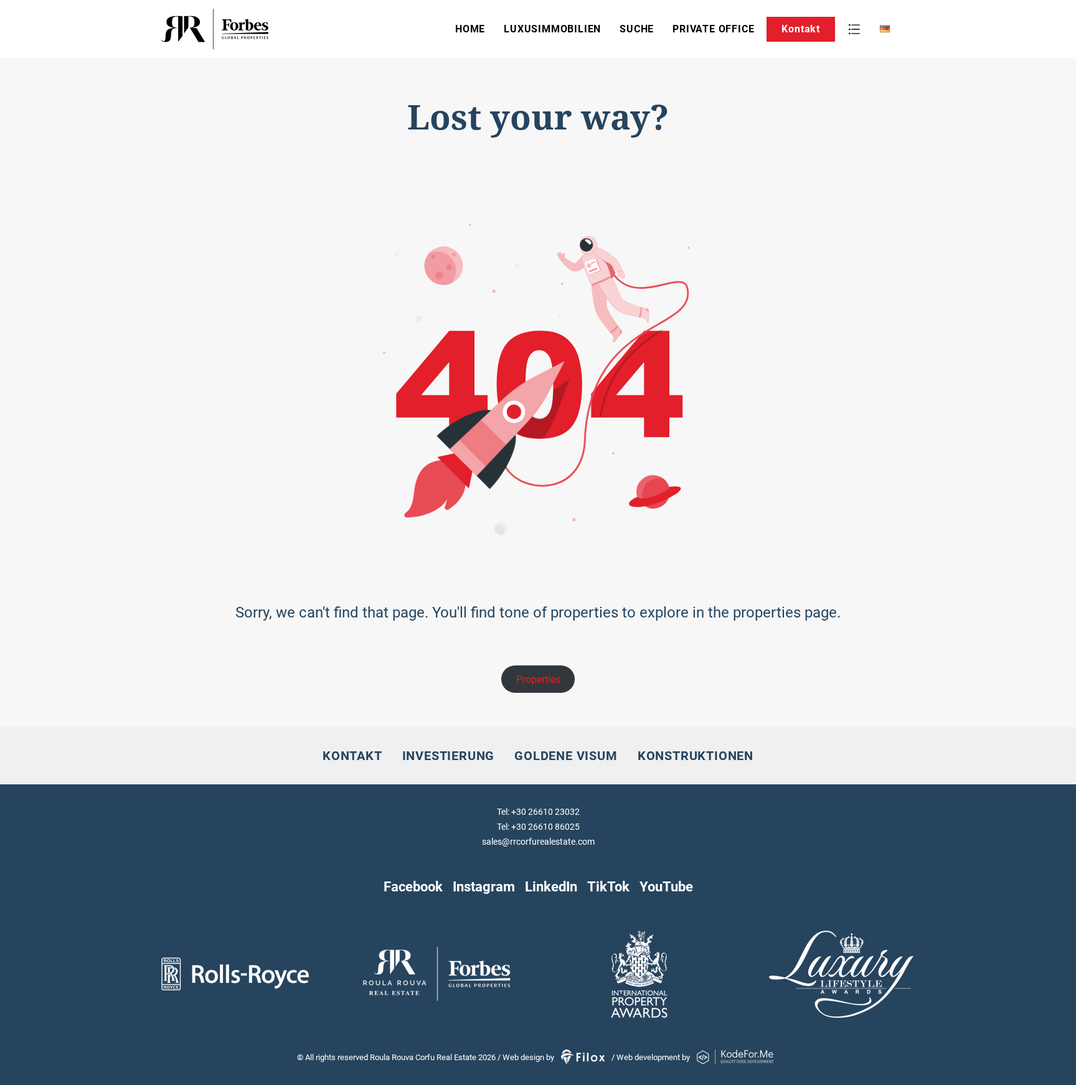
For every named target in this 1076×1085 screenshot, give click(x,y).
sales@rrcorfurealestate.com (538, 842)
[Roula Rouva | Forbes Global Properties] (254, 29)
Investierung (448, 755)
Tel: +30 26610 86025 (538, 827)
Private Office (713, 29)
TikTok (608, 886)
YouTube (666, 886)
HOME (470, 29)
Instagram (484, 886)
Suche (637, 29)
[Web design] (583, 1057)
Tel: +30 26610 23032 (538, 812)
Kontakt (800, 29)
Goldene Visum (565, 755)
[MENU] (854, 29)
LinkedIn (551, 886)
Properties (538, 679)
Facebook (413, 886)
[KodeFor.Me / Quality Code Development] (735, 1057)
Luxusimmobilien (552, 29)
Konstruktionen (695, 755)
